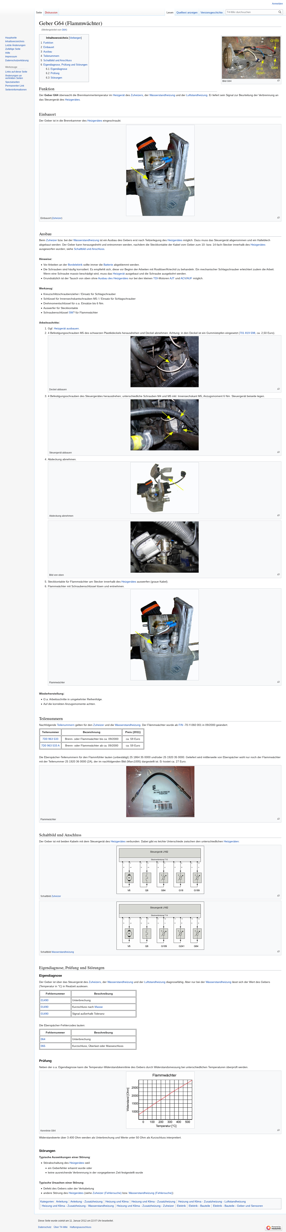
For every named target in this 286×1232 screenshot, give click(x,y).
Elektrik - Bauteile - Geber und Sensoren (238, 1205)
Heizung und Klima (117, 1201)
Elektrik (181, 1205)
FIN (181, 724)
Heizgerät (119, 95)
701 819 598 (247, 332)
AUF (189, 278)
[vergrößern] (278, 81)
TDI (155, 278)
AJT (172, 278)
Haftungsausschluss (80, 1227)
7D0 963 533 (50, 738)
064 (43, 1039)
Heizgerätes (72, 99)
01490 (44, 1000)
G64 (64, 29)
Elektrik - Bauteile (199, 1205)
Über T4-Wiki (61, 1227)
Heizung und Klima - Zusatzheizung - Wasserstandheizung (78, 1205)
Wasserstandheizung (162, 95)
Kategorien (47, 1201)
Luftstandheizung (196, 95)
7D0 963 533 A (50, 745)
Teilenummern (66, 724)
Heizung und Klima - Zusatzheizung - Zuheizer (145, 1205)
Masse (99, 1006)
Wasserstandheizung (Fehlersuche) (150, 1192)
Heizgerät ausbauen (66, 328)
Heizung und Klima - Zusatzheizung (153, 1201)
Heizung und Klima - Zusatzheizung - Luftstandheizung (212, 1201)
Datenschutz (44, 1227)
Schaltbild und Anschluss (89, 248)
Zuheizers (137, 95)
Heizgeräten (231, 841)
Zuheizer (56, 218)
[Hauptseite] (17, 15)
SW (71, 312)
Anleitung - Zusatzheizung (86, 1201)
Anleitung (62, 1201)
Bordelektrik (75, 264)
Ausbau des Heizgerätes (113, 278)
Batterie (108, 264)
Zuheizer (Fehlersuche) (107, 1192)
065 (43, 1045)
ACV (183, 278)
